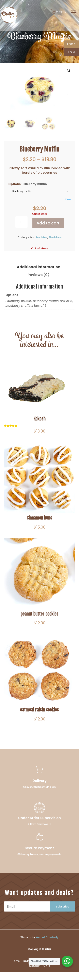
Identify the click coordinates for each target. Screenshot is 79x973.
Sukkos (27, 961)
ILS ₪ (69, 52)
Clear (68, 199)
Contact (35, 966)
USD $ (70, 44)
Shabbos (55, 237)
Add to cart (48, 223)
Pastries (41, 237)
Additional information (38, 266)
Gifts (46, 966)
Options (14, 184)
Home (16, 961)
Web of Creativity (47, 937)
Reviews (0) (39, 274)
